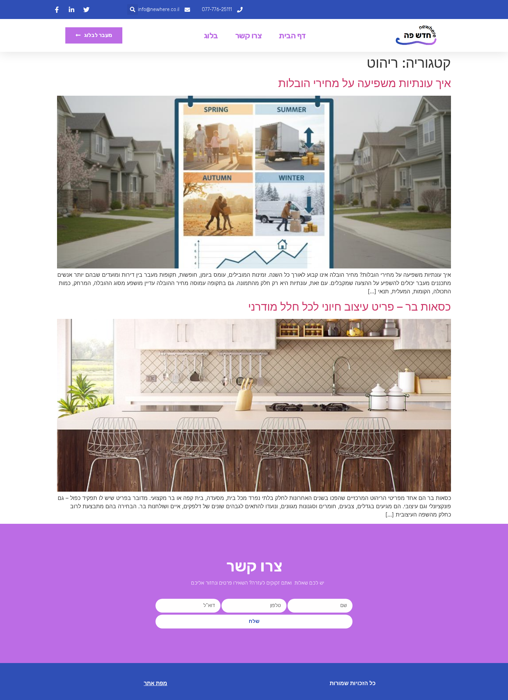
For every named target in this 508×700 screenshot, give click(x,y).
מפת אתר (155, 683)
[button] (132, 9)
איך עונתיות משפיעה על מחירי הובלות (364, 83)
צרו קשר (248, 35)
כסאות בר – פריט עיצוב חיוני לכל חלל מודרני (349, 306)
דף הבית (292, 35)
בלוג (211, 35)
